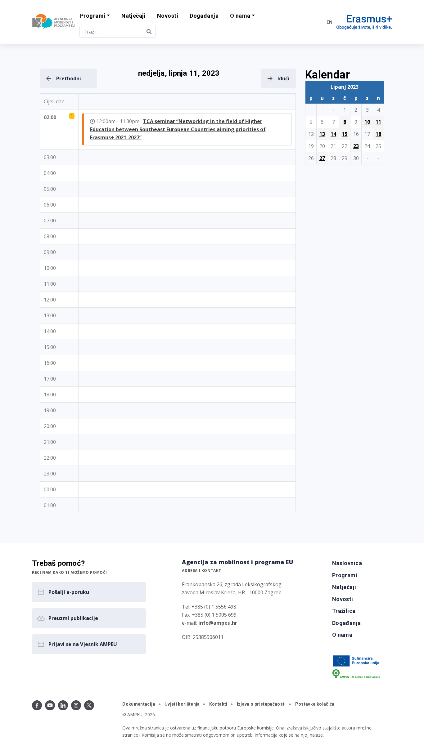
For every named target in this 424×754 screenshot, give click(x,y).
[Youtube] (50, 705)
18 (378, 134)
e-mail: (209, 622)
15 (344, 134)
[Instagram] (76, 705)
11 (378, 121)
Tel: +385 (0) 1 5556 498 (209, 606)
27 (322, 158)
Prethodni (68, 78)
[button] (95, 16)
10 (367, 121)
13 (322, 134)
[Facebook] (37, 705)
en (329, 22)
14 (333, 134)
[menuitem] (133, 16)
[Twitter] (89, 705)
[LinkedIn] (63, 705)
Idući (283, 78)
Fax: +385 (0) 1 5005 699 (209, 614)
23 (356, 146)
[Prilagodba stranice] (309, 21)
